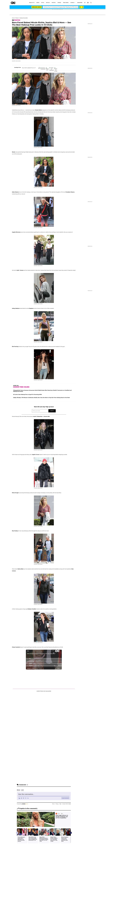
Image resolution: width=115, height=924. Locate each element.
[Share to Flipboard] (51, 68)
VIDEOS (59, 2)
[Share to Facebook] (43, 68)
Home (13, 17)
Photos (17, 17)
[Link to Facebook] (84, 2)
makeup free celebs (23, 17)
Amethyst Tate (17, 67)
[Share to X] (47, 68)
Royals (48, 2)
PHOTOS (53, 2)
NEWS (37, 2)
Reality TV (31, 2)
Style (42, 2)
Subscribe (79, 2)
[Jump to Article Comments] (39, 68)
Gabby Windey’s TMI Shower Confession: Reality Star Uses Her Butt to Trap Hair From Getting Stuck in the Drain (41, 397)
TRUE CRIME (65, 2)
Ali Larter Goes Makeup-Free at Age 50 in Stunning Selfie (27, 394)
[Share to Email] (55, 68)
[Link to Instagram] (87, 2)
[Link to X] (90, 2)
